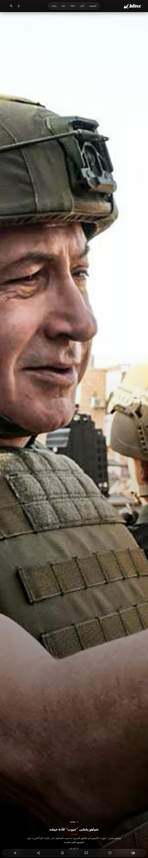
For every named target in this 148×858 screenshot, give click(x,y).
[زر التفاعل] (110, 853)
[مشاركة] (38, 853)
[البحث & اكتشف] (11, 6)
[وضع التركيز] (133, 853)
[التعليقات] (86, 853)
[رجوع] (15, 853)
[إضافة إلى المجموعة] (62, 853)
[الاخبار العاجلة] (19, 6)
